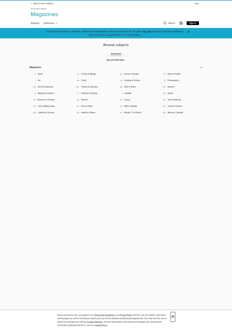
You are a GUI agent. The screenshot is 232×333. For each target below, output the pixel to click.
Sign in (192, 23)
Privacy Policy (125, 315)
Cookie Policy (100, 325)
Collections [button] (49, 23)
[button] (169, 23)
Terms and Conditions (105, 315)
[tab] (116, 54)
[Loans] (181, 23)
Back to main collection (43, 3)
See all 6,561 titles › (116, 60)
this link (147, 31)
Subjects (35, 23)
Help (197, 4)
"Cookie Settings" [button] (95, 322)
